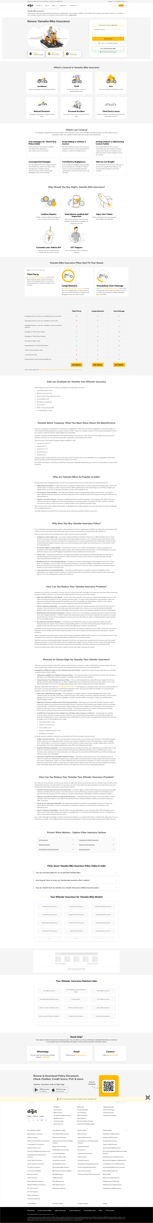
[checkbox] (99, 43)
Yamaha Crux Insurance (76, 906)
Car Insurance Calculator (34, 1171)
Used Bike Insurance (49, 991)
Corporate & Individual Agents (86, 1124)
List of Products (81, 1112)
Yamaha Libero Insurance (103, 931)
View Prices (108, 39)
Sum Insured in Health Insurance (111, 1148)
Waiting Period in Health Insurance (112, 1184)
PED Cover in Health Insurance (111, 1177)
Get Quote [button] (76, 365)
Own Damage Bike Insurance (109, 288)
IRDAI (100, 1210)
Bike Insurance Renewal (59, 1137)
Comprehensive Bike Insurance (73, 288)
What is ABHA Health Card (110, 1171)
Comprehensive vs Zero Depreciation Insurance (88, 1142)
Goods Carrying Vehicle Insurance (87, 1167)
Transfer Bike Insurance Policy (61, 1150)
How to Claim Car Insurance (34, 1160)
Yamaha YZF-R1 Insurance (76, 923)
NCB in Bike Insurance (103, 991)
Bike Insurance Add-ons (59, 1188)
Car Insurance (43, 840)
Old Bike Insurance (58, 1177)
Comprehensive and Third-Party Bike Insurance (63, 1142)
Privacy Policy (110, 1210)
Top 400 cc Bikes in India (59, 1157)
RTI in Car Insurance (32, 1188)
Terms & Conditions (113, 43)
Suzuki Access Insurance (76, 1016)
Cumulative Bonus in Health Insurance (113, 1157)
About (29, 1116)
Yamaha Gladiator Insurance (103, 906)
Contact (35, 1116)
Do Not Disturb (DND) (45, 1210)
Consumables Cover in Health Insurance (114, 1164)
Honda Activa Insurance (103, 1016)
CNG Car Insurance (32, 1137)
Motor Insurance (82, 1134)
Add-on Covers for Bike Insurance (49, 1008)
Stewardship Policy (90, 1210)
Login (122, 5)
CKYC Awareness (82, 1115)
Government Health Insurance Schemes (114, 1167)
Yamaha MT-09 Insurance (103, 914)
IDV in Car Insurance (33, 1191)
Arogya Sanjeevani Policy (110, 1141)
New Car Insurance (32, 1174)
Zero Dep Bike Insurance (59, 1164)
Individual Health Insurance (110, 1137)
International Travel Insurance (49, 849)
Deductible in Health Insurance (111, 1134)
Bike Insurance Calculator (59, 1146)
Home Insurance (84, 849)
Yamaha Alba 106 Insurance (49, 923)
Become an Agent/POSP (56, 1)
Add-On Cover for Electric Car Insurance (38, 1141)
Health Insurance (44, 845)
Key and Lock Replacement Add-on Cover (38, 1151)
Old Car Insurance (32, 1177)
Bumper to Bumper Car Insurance (36, 1184)
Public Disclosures (109, 1112)
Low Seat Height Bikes (59, 1153)
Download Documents (110, 1115)
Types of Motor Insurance (84, 1137)
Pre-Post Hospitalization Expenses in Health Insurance (115, 1152)
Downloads (30, 1210)
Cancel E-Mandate (82, 1110)
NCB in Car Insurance (33, 1195)
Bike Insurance (58, 1112)
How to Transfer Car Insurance (35, 1164)
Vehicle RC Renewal (83, 1146)
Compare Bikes (76, 999)
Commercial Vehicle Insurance (89, 840)
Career (42, 1116)
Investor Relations (44, 1)
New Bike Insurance (58, 1174)
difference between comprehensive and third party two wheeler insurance (60, 369)
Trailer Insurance (82, 1157)
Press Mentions (81, 1118)
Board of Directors (109, 1110)
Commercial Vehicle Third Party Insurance (89, 1174)
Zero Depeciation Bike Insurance (49, 999)
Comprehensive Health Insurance (112, 1188)
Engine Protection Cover (34, 1148)
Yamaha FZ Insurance (76, 931)
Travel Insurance (58, 1121)
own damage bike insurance (67, 687)
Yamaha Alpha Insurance (103, 923)
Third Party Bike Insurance (75, 1008)
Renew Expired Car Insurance (35, 1181)
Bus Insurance (81, 1150)
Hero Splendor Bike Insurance (61, 1134)
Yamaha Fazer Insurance (49, 906)
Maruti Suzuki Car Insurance (34, 1134)
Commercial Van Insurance (85, 1153)
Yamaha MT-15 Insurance (49, 931)
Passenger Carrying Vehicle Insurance (88, 1164)
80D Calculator (107, 1174)
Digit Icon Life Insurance (87, 845)
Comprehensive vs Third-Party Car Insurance (36, 1156)
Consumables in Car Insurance (35, 1144)
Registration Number (99, 29)
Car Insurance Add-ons (33, 1198)
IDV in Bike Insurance (103, 999)
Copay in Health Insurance (110, 1144)
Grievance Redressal (32, 1)
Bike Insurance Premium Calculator (49, 1016)
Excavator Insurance (83, 1160)
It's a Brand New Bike (108, 48)
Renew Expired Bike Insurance (61, 1167)
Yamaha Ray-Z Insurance (49, 914)
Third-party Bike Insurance (37, 277)
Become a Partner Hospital (85, 1121)
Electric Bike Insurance (103, 1008)
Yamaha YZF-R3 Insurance (76, 914)
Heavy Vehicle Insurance (84, 1171)
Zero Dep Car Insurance (33, 1167)
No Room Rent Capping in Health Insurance (114, 1160)
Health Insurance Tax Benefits (111, 1181)
